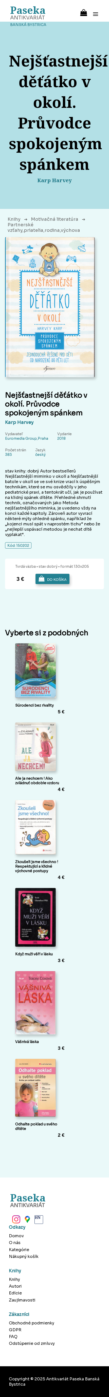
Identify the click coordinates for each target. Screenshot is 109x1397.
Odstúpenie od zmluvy (32, 1343)
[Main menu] (95, 11)
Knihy (14, 219)
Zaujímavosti (22, 1300)
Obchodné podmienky (31, 1323)
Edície (15, 1293)
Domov (16, 1236)
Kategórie (19, 1249)
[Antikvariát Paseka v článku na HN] (38, 1220)
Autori (15, 1286)
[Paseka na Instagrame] (15, 1220)
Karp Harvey (19, 422)
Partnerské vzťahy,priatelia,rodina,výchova (44, 227)
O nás (15, 1242)
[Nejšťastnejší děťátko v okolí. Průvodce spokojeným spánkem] (50, 307)
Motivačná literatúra (54, 219)
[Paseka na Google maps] (26, 1220)
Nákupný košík (24, 1256)
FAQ (13, 1336)
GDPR (15, 1329)
